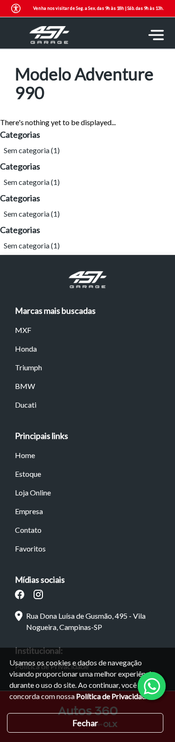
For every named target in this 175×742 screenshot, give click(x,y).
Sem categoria (26, 150)
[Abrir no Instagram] (38, 594)
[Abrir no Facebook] (19, 594)
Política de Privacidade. (113, 696)
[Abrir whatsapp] (151, 686)
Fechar (85, 723)
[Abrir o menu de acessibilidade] (16, 8)
